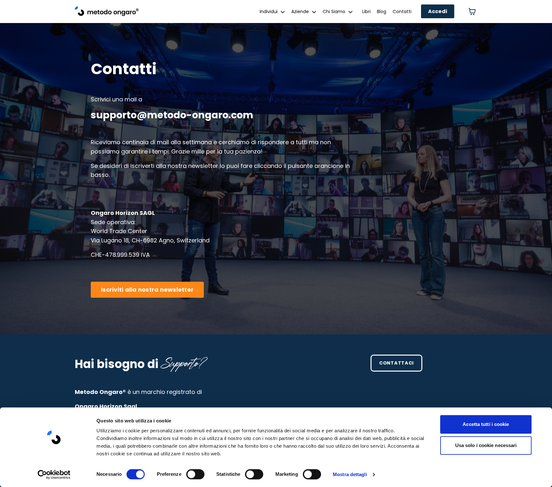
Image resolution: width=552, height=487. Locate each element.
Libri (366, 11)
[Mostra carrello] (472, 11)
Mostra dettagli (350, 474)
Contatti (402, 11)
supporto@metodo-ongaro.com (172, 115)
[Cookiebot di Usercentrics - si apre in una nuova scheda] (54, 474)
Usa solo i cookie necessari (486, 445)
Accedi (438, 11)
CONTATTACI (396, 363)
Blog (381, 11)
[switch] (195, 474)
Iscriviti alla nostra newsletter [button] (147, 290)
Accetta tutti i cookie (486, 424)
